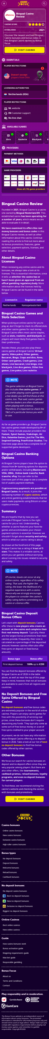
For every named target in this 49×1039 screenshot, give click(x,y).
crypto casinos (32, 494)
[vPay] (42, 161)
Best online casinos (11, 925)
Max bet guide (9, 957)
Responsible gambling (12, 962)
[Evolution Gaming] (42, 177)
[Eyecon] (35, 177)
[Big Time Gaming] (28, 177)
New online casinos (11, 929)
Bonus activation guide (13, 948)
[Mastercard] (7, 161)
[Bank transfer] (35, 161)
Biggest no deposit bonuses (15, 911)
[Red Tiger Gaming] (14, 183)
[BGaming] (7, 183)
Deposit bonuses (10, 863)
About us (7, 976)
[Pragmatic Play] (21, 177)
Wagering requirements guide (16, 953)
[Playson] (28, 183)
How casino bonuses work (14, 943)
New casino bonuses (12, 835)
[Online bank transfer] (28, 161)
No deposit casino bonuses (15, 891)
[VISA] (14, 161)
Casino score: (11, 24)
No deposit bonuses (12, 707)
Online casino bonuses (13, 830)
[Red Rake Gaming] (35, 183)
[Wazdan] (21, 183)
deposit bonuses (27, 622)
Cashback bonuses (11, 877)
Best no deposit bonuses (18, 896)
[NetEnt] (7, 177)
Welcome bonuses (11, 867)
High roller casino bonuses (14, 844)
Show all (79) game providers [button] (31, 189)
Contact (6, 985)
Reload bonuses (10, 872)
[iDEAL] (21, 161)
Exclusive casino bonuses (14, 840)
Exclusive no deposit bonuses (20, 906)
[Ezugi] (42, 183)
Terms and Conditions (12, 981)
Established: (10, 30)
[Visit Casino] (9, 15)
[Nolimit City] (14, 177)
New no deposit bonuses (18, 901)
